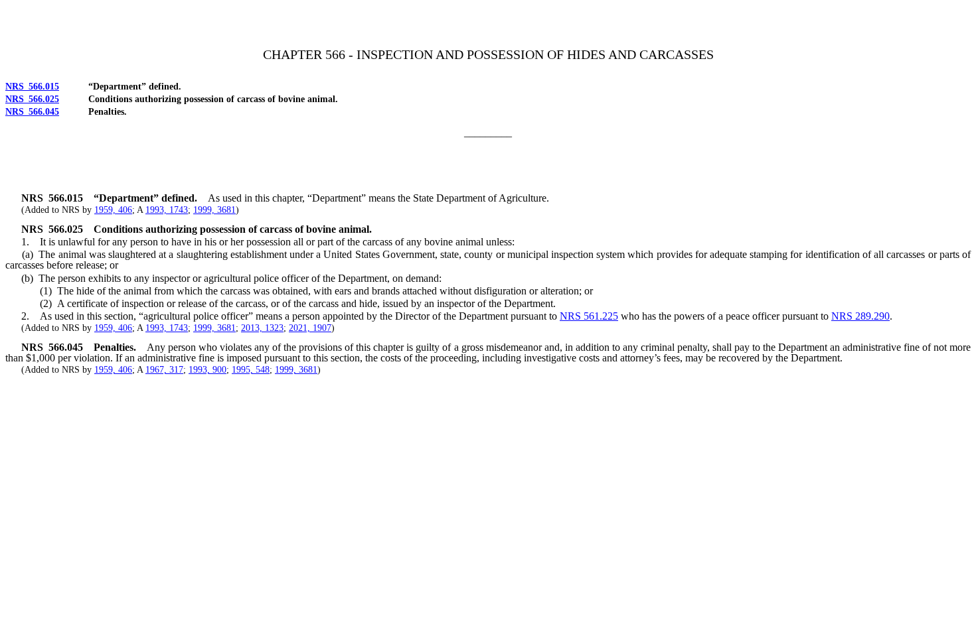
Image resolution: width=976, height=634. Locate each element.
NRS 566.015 (32, 87)
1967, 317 (164, 370)
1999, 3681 (214, 210)
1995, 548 (251, 370)
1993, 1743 (166, 210)
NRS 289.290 (860, 316)
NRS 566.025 (32, 99)
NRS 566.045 (32, 112)
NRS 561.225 (589, 316)
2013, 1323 (262, 328)
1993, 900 (207, 370)
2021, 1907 (310, 328)
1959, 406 (113, 210)
